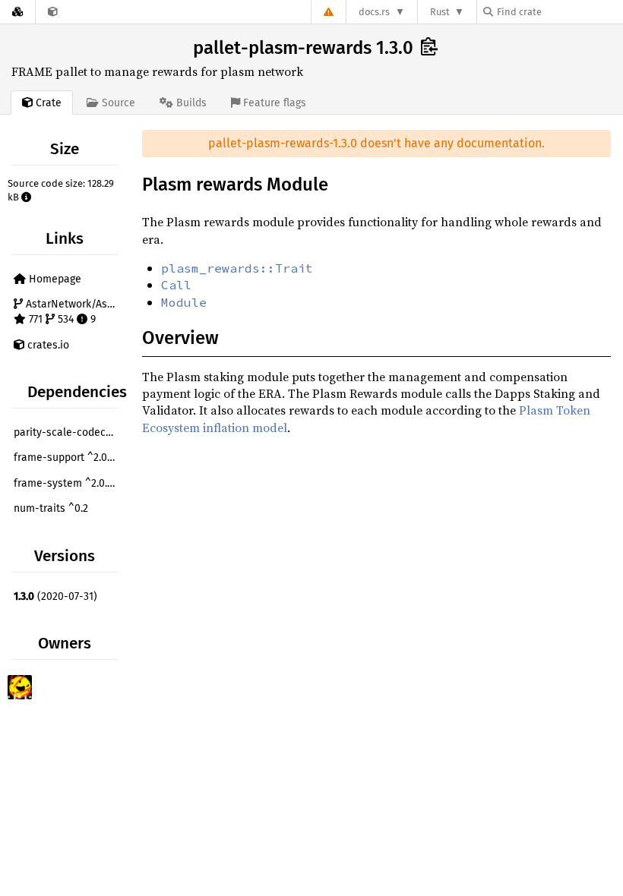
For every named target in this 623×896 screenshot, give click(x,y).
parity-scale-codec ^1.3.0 (68, 432)
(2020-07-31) (55, 596)
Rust (440, 11)
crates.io (46, 345)
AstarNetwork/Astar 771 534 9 (72, 312)
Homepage (53, 279)
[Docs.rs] (17, 12)
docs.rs (374, 11)
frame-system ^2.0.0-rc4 (68, 483)
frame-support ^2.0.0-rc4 (68, 457)
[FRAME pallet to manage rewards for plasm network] (53, 12)
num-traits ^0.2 (51, 508)
